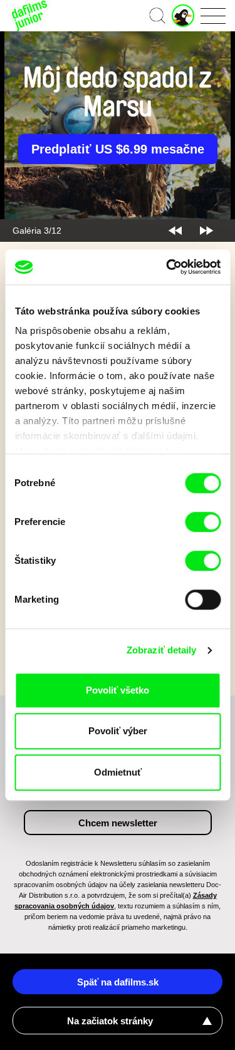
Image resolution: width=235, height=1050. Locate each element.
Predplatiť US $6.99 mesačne (117, 149)
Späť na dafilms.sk (118, 982)
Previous (175, 230)
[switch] (203, 522)
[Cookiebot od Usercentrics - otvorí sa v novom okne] (167, 267)
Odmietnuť (118, 772)
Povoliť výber (117, 730)
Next (206, 230)
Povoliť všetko (117, 690)
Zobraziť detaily (162, 650)
